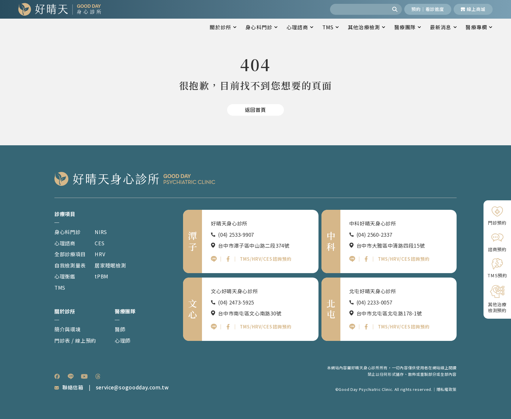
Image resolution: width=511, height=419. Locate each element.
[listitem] (57, 376)
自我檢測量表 (70, 265)
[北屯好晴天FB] (366, 327)
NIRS (101, 232)
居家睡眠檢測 (110, 265)
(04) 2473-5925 (236, 302)
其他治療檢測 (364, 27)
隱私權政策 (446, 389)
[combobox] (359, 9)
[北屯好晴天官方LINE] (352, 327)
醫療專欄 (476, 27)
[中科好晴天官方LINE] (352, 259)
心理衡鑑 (64, 276)
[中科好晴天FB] (366, 259)
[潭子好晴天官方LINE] (214, 259)
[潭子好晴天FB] (228, 259)
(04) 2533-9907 (236, 234)
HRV (100, 254)
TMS (328, 27)
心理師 (122, 340)
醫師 (120, 329)
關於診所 (220, 27)
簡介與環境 (67, 329)
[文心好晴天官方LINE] (214, 327)
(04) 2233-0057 (374, 302)
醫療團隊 (405, 27)
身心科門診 (258, 27)
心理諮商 (297, 27)
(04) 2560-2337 (374, 234)
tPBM (101, 276)
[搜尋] (395, 9)
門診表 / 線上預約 (75, 340)
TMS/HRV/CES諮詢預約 (266, 259)
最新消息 (441, 27)
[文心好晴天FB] (228, 327)
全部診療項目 (70, 254)
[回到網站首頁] (59, 9)
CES (99, 243)
